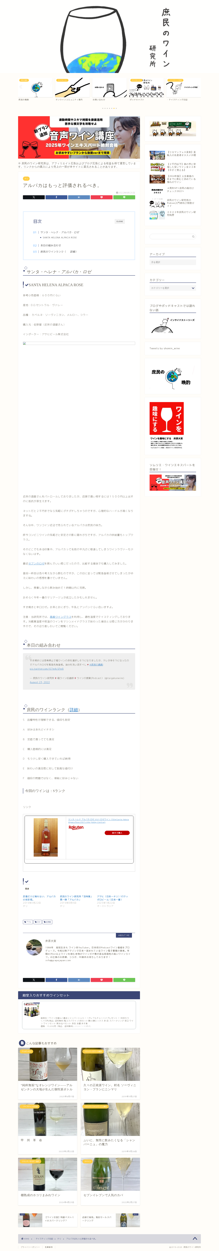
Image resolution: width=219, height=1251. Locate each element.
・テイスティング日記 (43, 1238)
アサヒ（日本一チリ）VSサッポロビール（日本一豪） (112, 898)
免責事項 (49, 1247)
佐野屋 (48, 922)
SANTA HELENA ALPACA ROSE (60, 237)
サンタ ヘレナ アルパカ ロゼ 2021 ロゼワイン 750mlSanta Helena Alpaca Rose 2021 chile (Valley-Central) (98, 820)
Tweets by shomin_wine (165, 348)
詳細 (72, 251)
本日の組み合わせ (51, 245)
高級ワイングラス (60, 617)
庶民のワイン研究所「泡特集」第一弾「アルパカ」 (76, 898)
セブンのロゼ (36, 563)
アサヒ (28, 922)
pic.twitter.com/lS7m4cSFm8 (47, 668)
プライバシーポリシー (30, 1247)
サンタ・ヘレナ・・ (60, 232)
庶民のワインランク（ (53, 251)
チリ (26, 178)
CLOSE (120, 221)
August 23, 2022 (40, 682)
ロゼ (38, 922)
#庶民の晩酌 (96, 664)
